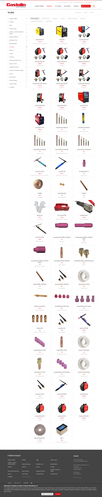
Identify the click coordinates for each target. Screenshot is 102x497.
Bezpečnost (67, 6)
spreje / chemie (25, 471)
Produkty (49, 6)
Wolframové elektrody (72, 18)
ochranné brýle (53, 474)
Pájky (37, 460)
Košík (86, 6)
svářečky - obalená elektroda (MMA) (12, 463)
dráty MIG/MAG (53, 464)
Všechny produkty (34, 18)
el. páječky (10, 476)
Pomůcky (52, 467)
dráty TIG (24, 467)
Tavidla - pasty (53, 460)
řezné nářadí (25, 474)
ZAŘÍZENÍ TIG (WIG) (45, 18)
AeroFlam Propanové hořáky (55, 470)
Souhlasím (57, 494)
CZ (95, 2)
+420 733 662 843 (63, 2)
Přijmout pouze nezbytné (47, 494)
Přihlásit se (89, 2)
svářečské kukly (39, 474)
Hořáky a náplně (11, 460)
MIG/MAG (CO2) (39, 464)
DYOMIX (23, 460)
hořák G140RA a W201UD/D (37, 21)
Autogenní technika (40, 471)
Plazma (38, 467)
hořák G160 (82, 18)
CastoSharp (54, 18)
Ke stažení (58, 6)
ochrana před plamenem (13, 471)
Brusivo (9, 474)
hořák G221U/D (49, 21)
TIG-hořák (63, 18)
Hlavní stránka (39, 6)
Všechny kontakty (78, 477)
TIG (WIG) (10, 467)
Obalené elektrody (26, 464)
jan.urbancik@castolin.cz (78, 2)
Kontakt (76, 6)
